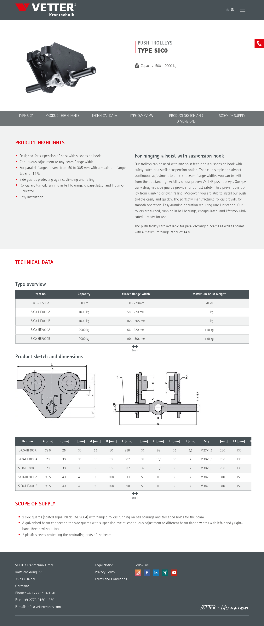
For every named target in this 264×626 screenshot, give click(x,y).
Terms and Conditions (111, 579)
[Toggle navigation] (243, 10)
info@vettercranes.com (43, 607)
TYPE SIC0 (26, 116)
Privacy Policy (105, 572)
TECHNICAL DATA (104, 116)
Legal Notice (104, 565)
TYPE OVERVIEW (141, 116)
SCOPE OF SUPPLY (232, 116)
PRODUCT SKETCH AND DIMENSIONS (186, 119)
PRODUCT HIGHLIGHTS (62, 116)
